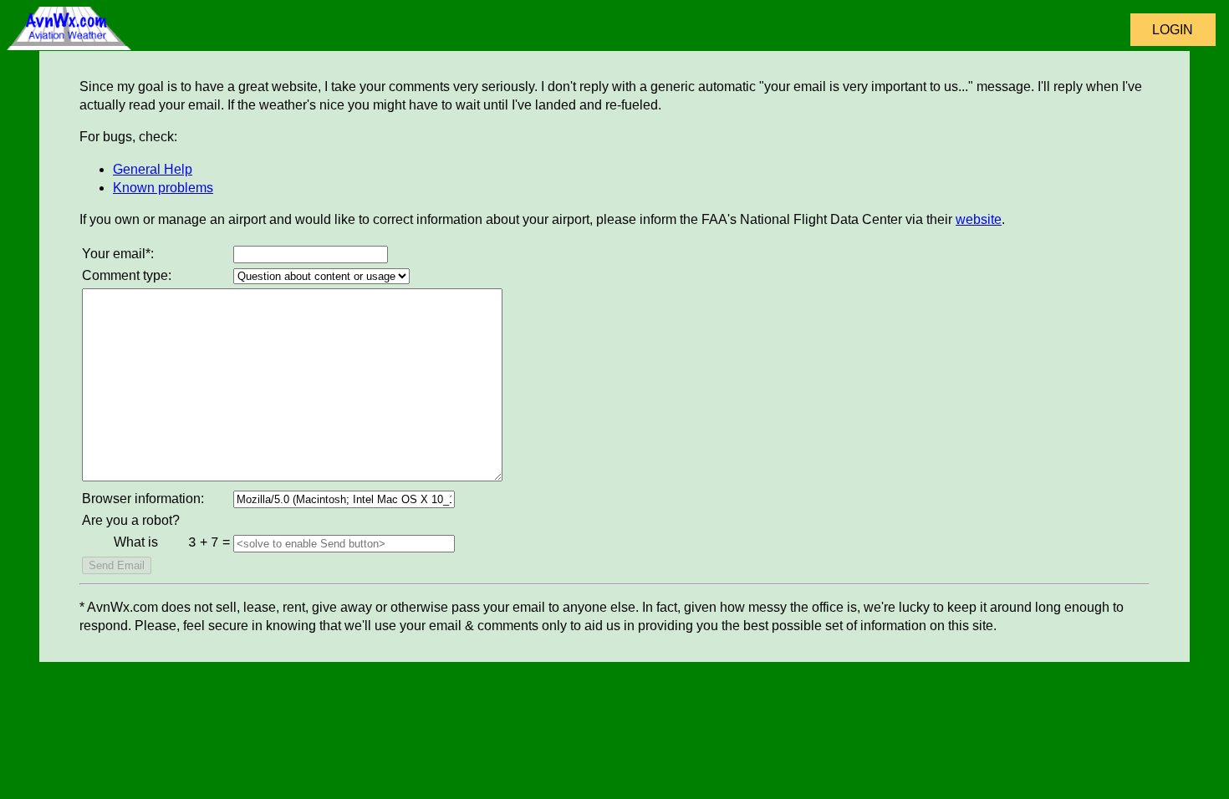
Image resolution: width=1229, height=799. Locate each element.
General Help (152, 169)
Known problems (163, 188)
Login (1172, 30)
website (979, 219)
